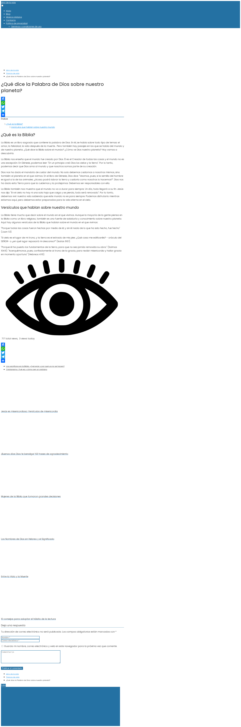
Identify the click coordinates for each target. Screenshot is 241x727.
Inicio (8, 10)
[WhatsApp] (62, 103)
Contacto (11, 20)
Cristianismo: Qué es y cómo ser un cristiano (26, 369)
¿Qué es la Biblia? (14, 124)
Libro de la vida (8, 2)
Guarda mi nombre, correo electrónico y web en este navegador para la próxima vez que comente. (60, 646)
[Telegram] (62, 111)
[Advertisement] (62, 48)
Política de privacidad (16, 23)
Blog (8, 14)
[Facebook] (62, 99)
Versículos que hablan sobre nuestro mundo (33, 127)
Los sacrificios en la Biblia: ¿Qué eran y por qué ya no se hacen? (35, 366)
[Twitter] (62, 107)
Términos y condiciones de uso (26, 26)
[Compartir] (62, 115)
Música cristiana (14, 17)
